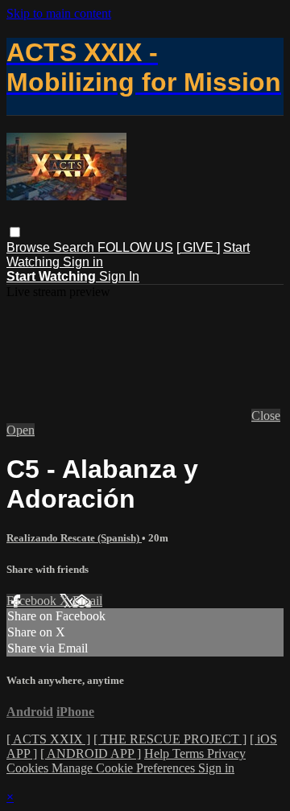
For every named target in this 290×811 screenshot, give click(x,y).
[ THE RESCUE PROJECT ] (169, 739)
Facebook (33, 600)
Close (265, 415)
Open (20, 430)
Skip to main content (58, 13)
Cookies (29, 768)
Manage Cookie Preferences (125, 768)
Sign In (119, 276)
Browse (29, 247)
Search (75, 247)
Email (87, 600)
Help (158, 753)
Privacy (226, 753)
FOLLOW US (135, 247)
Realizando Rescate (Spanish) (74, 538)
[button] (15, 232)
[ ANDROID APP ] (90, 753)
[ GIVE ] (198, 247)
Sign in (83, 262)
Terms (189, 753)
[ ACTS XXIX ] (48, 739)
